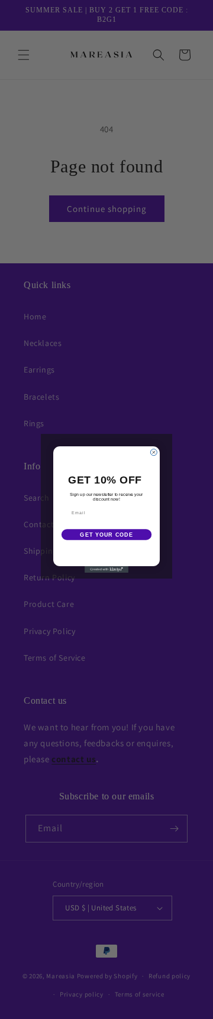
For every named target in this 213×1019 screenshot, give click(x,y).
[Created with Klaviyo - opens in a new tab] (106, 569)
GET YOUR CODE (106, 535)
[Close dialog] (153, 452)
